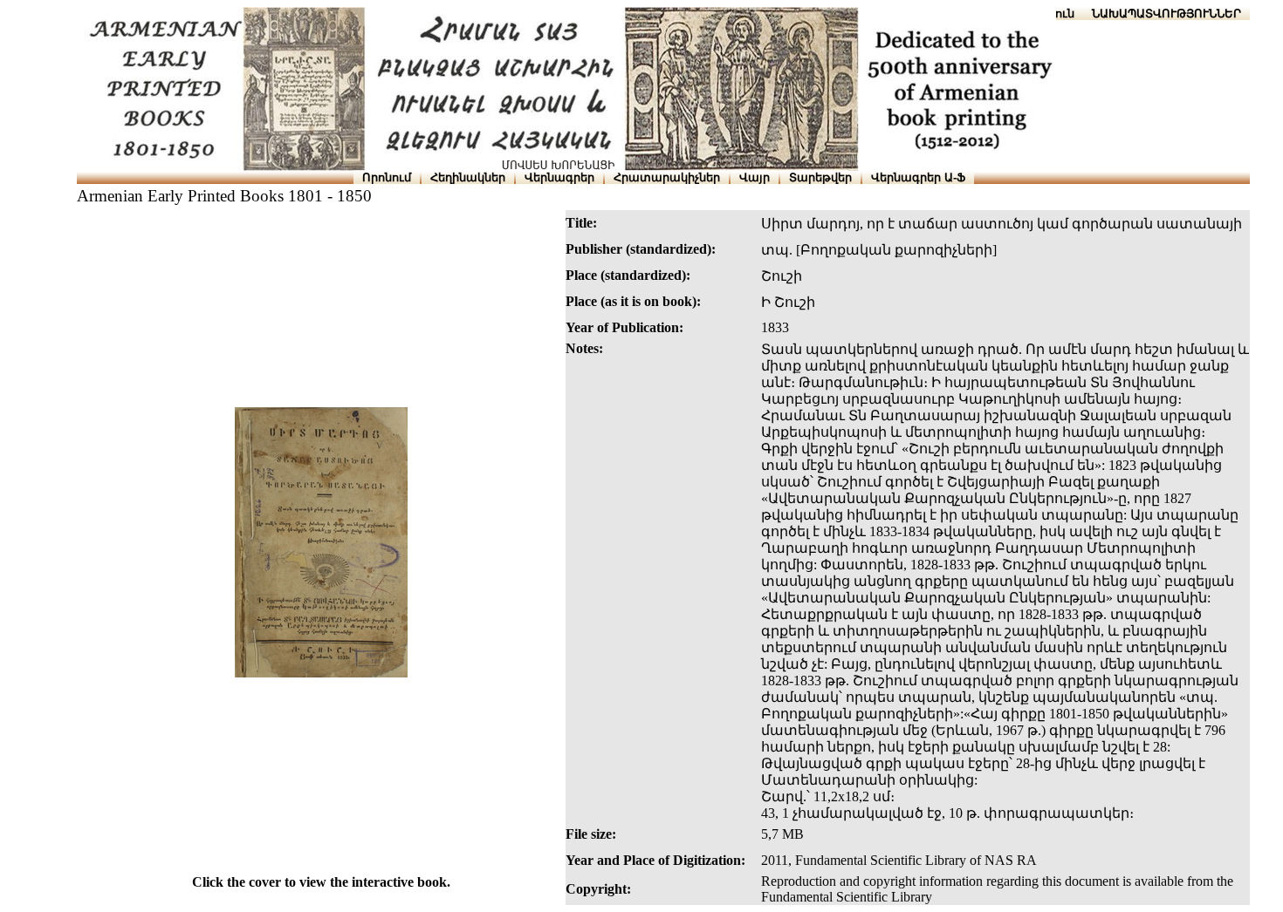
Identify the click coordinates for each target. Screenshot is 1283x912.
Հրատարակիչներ (667, 177)
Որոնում (386, 177)
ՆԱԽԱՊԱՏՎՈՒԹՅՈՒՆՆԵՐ (1166, 13)
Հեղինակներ (467, 177)
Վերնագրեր (559, 177)
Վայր (754, 177)
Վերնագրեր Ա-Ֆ (918, 177)
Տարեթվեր (820, 177)
